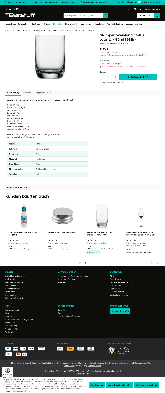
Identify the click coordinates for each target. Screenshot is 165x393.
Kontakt (8, 316)
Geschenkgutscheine (14, 282)
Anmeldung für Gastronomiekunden (73, 276)
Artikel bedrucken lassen (15, 276)
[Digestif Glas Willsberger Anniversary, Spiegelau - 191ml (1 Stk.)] (141, 216)
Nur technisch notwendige (119, 385)
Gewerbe (127, 2)
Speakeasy (62, 282)
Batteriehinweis (116, 279)
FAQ (7, 313)
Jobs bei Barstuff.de (118, 292)
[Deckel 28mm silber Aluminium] (63, 216)
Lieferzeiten (10, 322)
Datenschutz (115, 285)
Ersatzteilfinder (11, 285)
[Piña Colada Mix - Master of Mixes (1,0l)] (24, 216)
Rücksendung (11, 325)
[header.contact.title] (129, 9)
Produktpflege (11, 295)
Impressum (115, 288)
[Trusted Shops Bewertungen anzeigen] (112, 350)
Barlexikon (62, 310)
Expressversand (12, 310)
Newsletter (10, 292)
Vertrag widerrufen (120, 311)
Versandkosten (119, 55)
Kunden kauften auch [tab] (17, 187)
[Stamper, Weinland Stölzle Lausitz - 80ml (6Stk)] (49, 57)
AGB (112, 276)
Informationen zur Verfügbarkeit (19, 319)
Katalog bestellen (12, 288)
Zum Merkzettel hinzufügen (113, 82)
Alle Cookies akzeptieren (146, 385)
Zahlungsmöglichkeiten (15, 298)
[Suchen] (105, 15)
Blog (59, 313)
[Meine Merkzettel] (135, 9)
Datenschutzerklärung (21, 391)
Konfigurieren (97, 385)
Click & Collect (11, 279)
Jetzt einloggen (152, 9)
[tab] (13, 93)
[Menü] (11, 368)
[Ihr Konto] (140, 9)
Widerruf (9, 332)
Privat (151, 2)
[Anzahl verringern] (102, 77)
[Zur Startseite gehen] (20, 15)
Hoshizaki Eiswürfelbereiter (69, 316)
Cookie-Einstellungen (119, 295)
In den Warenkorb (136, 77)
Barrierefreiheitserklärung (121, 282)
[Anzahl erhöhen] (115, 77)
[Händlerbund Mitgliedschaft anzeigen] (124, 350)
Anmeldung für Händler (68, 279)
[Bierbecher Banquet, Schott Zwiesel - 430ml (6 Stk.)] (102, 216)
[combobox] (83, 15)
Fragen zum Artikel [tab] (43, 92)
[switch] (139, 2)
